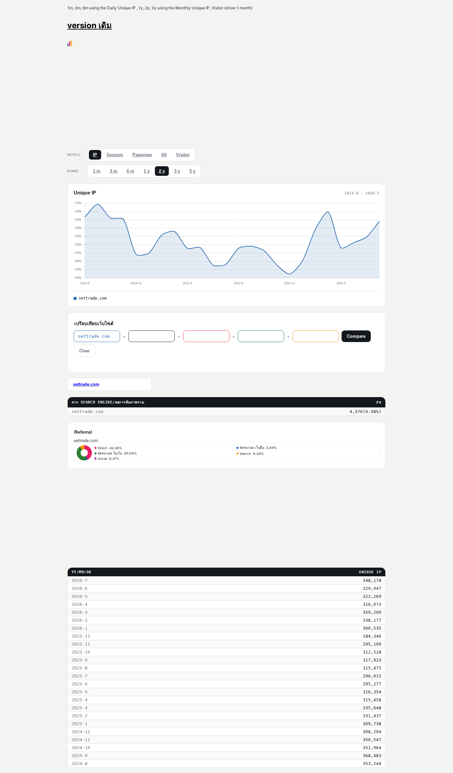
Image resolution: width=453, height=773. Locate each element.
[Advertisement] (226, 95)
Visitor (183, 154)
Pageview (142, 154)
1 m (96, 171)
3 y (177, 171)
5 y (192, 171)
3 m (113, 171)
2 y (162, 171)
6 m (130, 171)
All (164, 154)
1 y (147, 171)
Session (114, 154)
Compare (356, 336)
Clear (84, 350)
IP (95, 154)
